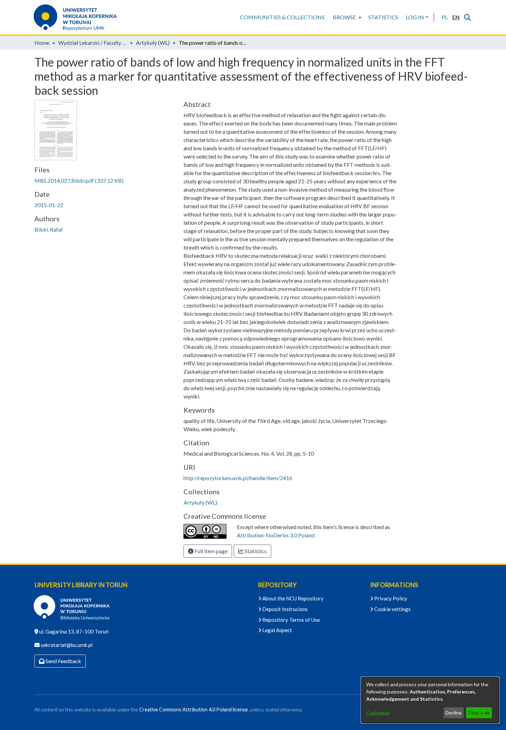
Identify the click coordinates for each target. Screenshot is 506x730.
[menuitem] (346, 17)
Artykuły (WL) (153, 42)
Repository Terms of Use (290, 620)
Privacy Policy (390, 598)
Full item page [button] (210, 551)
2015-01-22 (48, 205)
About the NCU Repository (292, 598)
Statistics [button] (255, 551)
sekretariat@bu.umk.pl (66, 645)
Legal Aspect (276, 630)
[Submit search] (467, 17)
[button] (444, 17)
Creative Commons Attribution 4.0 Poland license (193, 709)
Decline (453, 713)
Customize (377, 713)
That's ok (479, 713)
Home (41, 42)
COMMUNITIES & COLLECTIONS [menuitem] (282, 17)
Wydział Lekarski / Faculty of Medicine (92, 42)
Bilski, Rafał (48, 229)
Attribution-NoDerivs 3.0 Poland (276, 535)
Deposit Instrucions (284, 609)
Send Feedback (62, 661)
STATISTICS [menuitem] (383, 17)
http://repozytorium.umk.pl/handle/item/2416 (237, 478)
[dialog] (430, 700)
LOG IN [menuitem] (415, 17)
